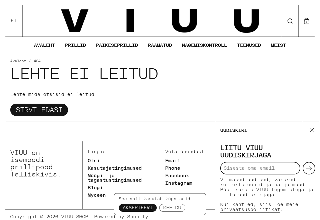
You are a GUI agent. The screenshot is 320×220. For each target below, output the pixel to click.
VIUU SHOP (74, 217)
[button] (13, 21)
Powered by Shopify (121, 217)
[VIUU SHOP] (160, 21)
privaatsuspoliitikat (250, 209)
